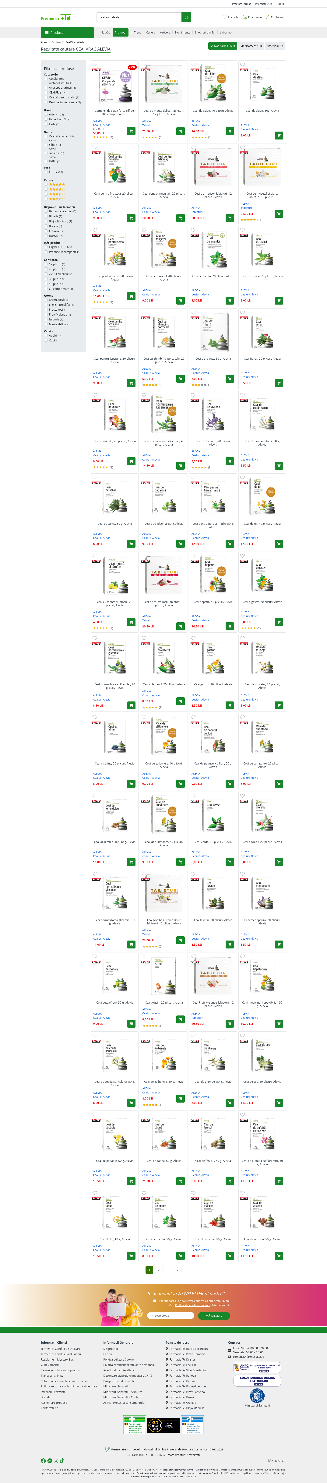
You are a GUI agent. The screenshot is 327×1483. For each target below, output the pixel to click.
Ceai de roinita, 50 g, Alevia (213, 358)
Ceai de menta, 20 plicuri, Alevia (213, 276)
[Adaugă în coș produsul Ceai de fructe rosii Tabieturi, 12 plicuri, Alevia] (180, 626)
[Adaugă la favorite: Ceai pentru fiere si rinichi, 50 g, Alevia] (193, 477)
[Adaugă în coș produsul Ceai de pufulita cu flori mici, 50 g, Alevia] (279, 1181)
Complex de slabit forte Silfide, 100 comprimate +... (115, 112)
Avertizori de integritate (118, 1370)
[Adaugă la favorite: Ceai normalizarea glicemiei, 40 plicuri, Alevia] (144, 395)
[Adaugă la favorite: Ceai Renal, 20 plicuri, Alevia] (242, 312)
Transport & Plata (52, 1375)
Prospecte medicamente (119, 1381)
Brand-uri (47, 1397)
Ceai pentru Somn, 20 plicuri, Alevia (115, 277)
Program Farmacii (242, 3)
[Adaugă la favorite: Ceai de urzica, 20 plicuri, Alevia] (242, 230)
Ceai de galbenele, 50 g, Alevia (164, 1081)
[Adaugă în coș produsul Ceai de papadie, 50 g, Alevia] (131, 1181)
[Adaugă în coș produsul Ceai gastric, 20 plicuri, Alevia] (230, 705)
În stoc (56, 172)
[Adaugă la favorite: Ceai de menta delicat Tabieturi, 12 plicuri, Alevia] (144, 64)
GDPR (280, 3)
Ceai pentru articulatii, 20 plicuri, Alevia (164, 195)
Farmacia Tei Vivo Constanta (187, 1370)
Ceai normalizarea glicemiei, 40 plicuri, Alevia (164, 442)
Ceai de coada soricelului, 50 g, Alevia (115, 1083)
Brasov (55, 226)
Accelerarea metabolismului (61, 81)
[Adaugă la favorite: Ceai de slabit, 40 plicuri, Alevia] (193, 64)
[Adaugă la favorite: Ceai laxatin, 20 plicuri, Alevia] (193, 873)
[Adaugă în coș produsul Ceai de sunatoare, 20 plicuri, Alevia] (279, 784)
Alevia (56, 114)
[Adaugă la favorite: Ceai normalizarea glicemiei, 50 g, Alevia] (95, 873)
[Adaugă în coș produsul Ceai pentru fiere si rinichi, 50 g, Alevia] (230, 544)
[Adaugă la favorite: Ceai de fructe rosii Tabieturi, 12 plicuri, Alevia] (144, 555)
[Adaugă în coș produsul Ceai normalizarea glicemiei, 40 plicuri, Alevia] (180, 466)
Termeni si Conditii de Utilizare (60, 1349)
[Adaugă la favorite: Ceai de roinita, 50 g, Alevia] (193, 312)
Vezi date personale (199, 1305)
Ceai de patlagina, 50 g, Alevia (164, 523)
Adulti (55, 335)
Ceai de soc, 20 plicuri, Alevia (262, 1081)
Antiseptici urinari (62, 87)
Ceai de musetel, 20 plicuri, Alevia (262, 686)
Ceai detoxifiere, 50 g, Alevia (114, 1002)
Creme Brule (59, 300)
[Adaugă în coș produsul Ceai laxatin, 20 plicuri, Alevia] (230, 944)
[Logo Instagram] (56, 1460)
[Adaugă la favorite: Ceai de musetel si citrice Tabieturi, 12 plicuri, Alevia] (242, 147)
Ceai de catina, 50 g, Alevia (164, 1160)
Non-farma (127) (224, 46)
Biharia (55, 216)
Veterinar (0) (275, 46)
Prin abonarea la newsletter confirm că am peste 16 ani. (194, 1301)
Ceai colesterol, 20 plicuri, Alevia (164, 684)
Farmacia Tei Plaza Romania (187, 1354)
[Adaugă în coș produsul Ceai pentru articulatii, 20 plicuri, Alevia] (180, 218)
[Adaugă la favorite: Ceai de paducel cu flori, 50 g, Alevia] (193, 717)
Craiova (56, 231)
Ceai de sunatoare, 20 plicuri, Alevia (262, 765)
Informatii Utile (263, 3)
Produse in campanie (64, 252)
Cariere (108, 1354)
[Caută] (186, 17)
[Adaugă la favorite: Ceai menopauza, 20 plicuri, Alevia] (242, 873)
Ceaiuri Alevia (61, 138)
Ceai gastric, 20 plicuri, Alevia (213, 684)
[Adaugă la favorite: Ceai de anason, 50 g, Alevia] (242, 1193)
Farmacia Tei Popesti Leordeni (188, 1386)
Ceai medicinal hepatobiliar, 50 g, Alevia (262, 1004)
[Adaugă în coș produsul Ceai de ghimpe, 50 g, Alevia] (230, 1103)
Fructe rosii (58, 309)
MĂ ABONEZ (214, 1316)
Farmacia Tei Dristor (182, 1359)
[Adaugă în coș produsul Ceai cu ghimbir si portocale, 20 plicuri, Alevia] (180, 379)
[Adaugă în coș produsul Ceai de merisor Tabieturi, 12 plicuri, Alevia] (230, 218)
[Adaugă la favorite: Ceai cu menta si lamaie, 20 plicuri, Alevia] (95, 555)
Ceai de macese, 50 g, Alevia (213, 1239)
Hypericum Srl (60, 119)
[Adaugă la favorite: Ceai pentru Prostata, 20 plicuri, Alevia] (95, 147)
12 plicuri (57, 264)
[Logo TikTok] (62, 1460)
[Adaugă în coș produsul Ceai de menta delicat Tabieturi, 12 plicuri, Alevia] (180, 131)
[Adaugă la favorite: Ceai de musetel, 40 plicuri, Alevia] (144, 230)
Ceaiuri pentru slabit (64, 97)
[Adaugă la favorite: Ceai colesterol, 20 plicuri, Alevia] (144, 638)
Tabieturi (56, 155)
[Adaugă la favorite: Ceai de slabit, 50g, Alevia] (242, 64)
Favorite (233, 17)
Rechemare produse (54, 1402)
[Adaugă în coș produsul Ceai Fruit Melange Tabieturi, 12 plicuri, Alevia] (230, 1024)
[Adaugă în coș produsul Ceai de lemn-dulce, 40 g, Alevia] (131, 862)
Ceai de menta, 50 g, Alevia (163, 1239)
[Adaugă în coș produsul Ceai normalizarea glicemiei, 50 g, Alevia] (131, 944)
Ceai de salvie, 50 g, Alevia (115, 523)
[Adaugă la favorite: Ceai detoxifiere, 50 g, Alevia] (95, 956)
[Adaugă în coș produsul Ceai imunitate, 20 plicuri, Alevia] (131, 461)
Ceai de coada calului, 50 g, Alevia (262, 442)
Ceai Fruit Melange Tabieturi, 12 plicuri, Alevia (213, 1004)
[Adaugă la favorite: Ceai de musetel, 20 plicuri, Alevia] (242, 638)
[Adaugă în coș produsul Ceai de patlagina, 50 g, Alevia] (180, 544)
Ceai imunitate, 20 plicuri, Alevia (115, 441)
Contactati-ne (49, 1408)
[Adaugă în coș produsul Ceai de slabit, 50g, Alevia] (279, 135)
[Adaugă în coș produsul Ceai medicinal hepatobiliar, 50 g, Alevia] (279, 1024)
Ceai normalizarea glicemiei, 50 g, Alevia (114, 921)
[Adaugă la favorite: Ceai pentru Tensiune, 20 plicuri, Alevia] (95, 312)
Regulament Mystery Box (57, 1359)
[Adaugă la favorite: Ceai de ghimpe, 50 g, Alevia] (193, 1035)
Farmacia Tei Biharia (182, 1381)
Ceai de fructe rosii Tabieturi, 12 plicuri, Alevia (164, 603)
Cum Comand (50, 1365)
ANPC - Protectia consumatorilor (124, 1402)
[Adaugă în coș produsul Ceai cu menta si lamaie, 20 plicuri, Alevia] (131, 622)
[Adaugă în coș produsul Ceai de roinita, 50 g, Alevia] (230, 379)
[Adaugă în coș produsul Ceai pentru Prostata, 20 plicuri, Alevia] (131, 218)
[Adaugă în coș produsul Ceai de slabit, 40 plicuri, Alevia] (230, 131)
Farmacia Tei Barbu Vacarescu (188, 1349)
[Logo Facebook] (43, 1460)
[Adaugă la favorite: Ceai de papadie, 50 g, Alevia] (95, 1114)
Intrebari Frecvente (53, 1392)
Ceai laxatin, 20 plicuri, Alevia (213, 920)
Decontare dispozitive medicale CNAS (127, 1375)
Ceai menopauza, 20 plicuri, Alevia (262, 921)
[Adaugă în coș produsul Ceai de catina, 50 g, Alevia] (180, 1181)
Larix (54, 124)
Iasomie (56, 319)
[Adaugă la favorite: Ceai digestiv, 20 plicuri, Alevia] (242, 555)
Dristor (56, 236)
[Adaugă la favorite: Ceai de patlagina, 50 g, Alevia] (144, 477)
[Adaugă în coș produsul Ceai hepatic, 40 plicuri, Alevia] (230, 626)
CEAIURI (57, 92)
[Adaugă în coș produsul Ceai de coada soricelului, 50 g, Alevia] (131, 1103)
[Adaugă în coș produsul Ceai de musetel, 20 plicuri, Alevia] (279, 705)
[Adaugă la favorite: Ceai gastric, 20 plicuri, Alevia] (193, 638)
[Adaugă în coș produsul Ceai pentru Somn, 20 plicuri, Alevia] (131, 296)
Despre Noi (110, 1349)
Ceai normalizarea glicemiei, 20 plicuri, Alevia (114, 686)
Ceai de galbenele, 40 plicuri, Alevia (164, 765)
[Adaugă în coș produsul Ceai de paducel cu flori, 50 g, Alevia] (230, 784)
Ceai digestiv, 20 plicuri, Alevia (262, 601)
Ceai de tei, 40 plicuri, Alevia (262, 523)
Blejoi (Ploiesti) (60, 221)
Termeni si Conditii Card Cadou (61, 1354)
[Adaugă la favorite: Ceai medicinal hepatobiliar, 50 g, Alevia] (242, 956)
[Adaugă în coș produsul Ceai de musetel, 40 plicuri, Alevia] (180, 301)
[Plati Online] (277, 1461)
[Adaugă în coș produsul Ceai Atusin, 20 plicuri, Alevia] (180, 1019)
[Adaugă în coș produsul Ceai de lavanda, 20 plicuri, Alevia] (230, 461)
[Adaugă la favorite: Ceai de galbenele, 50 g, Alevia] (144, 1035)
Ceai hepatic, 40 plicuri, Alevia (213, 601)
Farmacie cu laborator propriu (60, 1370)
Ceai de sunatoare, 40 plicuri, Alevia (164, 843)
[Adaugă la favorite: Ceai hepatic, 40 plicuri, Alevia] (193, 555)
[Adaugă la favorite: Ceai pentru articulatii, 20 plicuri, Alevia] (144, 147)
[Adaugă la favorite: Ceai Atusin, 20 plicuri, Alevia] (144, 956)
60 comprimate (61, 289)
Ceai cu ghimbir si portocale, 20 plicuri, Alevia (164, 360)
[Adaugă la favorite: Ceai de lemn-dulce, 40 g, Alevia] (95, 795)
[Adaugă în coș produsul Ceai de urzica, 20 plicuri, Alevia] (279, 301)
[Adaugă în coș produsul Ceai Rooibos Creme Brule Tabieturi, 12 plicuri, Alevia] (180, 940)
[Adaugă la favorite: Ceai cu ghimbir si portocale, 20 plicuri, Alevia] (144, 312)
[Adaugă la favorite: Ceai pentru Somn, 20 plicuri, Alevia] (95, 230)
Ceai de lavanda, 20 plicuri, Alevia (213, 442)
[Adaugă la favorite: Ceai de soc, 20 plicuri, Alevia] (242, 1035)
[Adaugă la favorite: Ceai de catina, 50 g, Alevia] (144, 1114)
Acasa (44, 42)
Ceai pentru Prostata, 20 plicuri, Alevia (114, 195)
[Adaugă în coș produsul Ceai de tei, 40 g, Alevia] (131, 1256)
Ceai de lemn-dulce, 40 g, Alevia (114, 841)
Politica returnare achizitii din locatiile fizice (69, 1386)
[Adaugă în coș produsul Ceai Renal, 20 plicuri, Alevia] (279, 383)
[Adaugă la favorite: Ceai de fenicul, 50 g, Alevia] (193, 1114)
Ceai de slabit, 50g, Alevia (262, 110)
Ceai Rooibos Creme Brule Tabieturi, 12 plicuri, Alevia (164, 921)
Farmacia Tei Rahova (182, 1375)
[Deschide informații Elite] (96, 69)
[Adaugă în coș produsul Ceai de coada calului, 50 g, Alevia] (279, 466)
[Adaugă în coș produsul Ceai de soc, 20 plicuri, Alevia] (279, 1103)
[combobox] (139, 17)
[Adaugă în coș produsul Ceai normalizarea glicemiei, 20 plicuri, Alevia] (131, 705)
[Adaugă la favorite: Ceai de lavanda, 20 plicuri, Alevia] (193, 395)
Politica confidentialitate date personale (129, 1365)
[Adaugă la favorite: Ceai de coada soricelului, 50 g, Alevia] (95, 1035)
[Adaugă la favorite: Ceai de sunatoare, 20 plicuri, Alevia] (242, 717)
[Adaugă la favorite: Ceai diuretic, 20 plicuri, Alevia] (242, 795)
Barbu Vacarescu (62, 211)
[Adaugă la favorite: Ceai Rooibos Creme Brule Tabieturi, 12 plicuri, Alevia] (144, 873)
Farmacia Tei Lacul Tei (183, 1365)
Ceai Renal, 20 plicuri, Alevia (262, 358)
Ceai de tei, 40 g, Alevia (115, 1239)
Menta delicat (59, 324)
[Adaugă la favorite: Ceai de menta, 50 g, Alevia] (144, 1193)
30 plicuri (57, 279)
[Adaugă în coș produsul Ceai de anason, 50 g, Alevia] (279, 1256)
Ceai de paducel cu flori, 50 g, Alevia (213, 765)
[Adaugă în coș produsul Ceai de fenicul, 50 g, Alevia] (230, 1181)
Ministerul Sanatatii (115, 1386)
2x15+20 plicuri (61, 274)
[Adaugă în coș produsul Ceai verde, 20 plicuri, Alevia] (230, 862)
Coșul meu (254, 17)
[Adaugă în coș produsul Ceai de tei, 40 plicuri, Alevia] (279, 544)
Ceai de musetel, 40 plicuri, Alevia (163, 277)
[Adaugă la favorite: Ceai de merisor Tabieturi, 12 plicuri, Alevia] (193, 147)
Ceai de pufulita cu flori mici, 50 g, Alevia (262, 1162)
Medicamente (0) (251, 46)
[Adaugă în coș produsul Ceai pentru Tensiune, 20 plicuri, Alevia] (131, 383)
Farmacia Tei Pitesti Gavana (187, 1392)
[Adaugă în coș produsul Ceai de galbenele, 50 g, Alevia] (180, 1099)
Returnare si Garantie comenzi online (65, 1381)
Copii (54, 340)
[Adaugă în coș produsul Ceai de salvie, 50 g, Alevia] (131, 544)
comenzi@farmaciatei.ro (249, 1356)
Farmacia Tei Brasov (182, 1397)
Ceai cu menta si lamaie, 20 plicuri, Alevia (114, 603)
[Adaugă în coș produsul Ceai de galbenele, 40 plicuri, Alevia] (180, 784)
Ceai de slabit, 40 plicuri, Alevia (213, 110)
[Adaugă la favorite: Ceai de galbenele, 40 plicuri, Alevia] (144, 717)
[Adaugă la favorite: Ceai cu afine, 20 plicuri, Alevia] (95, 717)
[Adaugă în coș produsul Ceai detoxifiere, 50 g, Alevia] (131, 1024)
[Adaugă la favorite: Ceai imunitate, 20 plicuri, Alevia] (95, 395)
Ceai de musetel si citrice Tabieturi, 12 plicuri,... (262, 195)
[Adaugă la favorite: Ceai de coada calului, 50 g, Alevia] (242, 395)
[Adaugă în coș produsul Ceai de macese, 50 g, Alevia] (230, 1256)
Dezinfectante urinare (65, 102)
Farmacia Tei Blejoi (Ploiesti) (187, 1408)
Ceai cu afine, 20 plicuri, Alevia (115, 763)
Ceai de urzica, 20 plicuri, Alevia (262, 276)
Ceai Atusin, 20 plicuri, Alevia (164, 1002)
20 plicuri (57, 269)
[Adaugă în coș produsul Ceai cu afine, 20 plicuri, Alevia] (131, 784)
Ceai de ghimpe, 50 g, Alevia (213, 1081)
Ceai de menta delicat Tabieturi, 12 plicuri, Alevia (164, 112)
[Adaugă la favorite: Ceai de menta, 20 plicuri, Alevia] (193, 230)
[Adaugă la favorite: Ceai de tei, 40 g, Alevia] (95, 1193)
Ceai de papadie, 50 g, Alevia (114, 1160)
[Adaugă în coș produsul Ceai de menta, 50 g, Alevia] (180, 1256)
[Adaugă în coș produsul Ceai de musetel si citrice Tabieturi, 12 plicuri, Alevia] (279, 214)
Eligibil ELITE (60, 247)
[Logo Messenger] (49, 1460)
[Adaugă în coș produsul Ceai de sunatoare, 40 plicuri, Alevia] (180, 862)
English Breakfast (62, 304)
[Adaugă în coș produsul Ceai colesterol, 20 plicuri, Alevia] (180, 701)
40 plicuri (57, 284)
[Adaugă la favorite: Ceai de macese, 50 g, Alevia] (193, 1193)
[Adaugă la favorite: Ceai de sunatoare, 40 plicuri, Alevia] (144, 795)
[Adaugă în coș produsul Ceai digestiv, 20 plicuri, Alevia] (279, 622)
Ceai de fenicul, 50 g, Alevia (213, 1160)
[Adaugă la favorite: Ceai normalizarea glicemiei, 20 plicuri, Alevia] (95, 638)
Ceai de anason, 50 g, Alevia (262, 1239)
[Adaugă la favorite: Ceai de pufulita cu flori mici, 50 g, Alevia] (242, 1114)
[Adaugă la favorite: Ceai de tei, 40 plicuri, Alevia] (242, 477)
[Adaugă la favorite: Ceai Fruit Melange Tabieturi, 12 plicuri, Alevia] (193, 956)
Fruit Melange (60, 314)
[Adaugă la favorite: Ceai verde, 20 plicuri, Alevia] (193, 795)
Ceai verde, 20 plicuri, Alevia (213, 841)
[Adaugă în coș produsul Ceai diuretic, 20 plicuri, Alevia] (279, 862)
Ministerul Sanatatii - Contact (122, 1397)
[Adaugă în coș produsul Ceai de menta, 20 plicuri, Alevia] (230, 301)
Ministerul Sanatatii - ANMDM (122, 1392)
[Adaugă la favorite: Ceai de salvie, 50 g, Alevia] (95, 477)
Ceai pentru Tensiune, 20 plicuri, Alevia (114, 360)
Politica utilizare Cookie (118, 1359)
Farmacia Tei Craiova (182, 1402)
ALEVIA (97, 120)
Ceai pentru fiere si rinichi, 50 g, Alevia (213, 525)
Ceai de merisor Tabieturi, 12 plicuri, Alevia (213, 195)
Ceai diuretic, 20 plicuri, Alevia (262, 841)
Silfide (55, 146)
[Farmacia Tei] (56, 17)
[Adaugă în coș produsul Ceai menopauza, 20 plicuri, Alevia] (279, 944)
